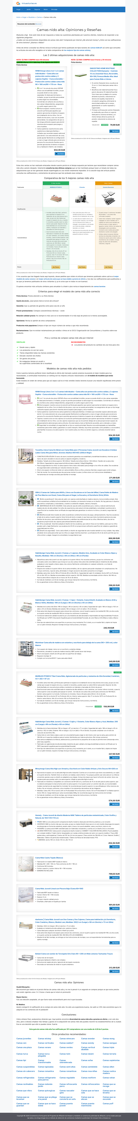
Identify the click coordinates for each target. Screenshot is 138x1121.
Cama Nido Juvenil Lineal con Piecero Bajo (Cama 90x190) (59, 889)
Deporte (37, 9)
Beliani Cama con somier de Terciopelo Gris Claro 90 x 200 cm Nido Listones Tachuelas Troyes (74, 954)
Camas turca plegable (43, 1055)
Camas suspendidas (25, 1067)
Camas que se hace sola (90, 1091)
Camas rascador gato (67, 1091)
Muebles (31, 17)
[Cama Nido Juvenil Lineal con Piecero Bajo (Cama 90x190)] (25, 894)
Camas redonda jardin (45, 1085)
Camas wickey (44, 1038)
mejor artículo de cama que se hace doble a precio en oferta (62, 279)
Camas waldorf (66, 1043)
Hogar (18, 9)
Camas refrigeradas (25, 1078)
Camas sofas (87, 1060)
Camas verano (44, 1047)
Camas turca (22, 1054)
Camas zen (21, 1043)
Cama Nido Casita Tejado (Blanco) (49, 858)
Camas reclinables (24, 1084)
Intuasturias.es (29, 3)
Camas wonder (88, 1038)
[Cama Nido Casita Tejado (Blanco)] (25, 863)
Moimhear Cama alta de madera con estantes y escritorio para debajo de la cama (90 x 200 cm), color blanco (76, 644)
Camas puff (108, 1103)
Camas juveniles (23, 1038)
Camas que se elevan (87, 1098)
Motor (46, 9)
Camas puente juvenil (66, 1104)
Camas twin (65, 1054)
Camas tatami (87, 1054)
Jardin (29, 9)
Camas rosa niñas (89, 1071)
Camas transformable (44, 1061)
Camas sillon (108, 1067)
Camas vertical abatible (88, 1048)
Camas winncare (67, 1038)
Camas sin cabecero (25, 1071)
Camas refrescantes (90, 1084)
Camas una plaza (24, 1047)
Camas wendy (87, 1043)
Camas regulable (67, 1078)
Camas (39, 17)
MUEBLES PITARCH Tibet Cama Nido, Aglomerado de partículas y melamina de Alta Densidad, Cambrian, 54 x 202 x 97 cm (77, 677)
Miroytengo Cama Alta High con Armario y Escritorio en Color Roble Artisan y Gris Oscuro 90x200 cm (76, 769)
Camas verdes (66, 1047)
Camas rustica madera (109, 1072)
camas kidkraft (96, 48)
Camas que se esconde (109, 1098)
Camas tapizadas (46, 1067)
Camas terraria (109, 1054)
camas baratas (99, 286)
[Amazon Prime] (117, 128)
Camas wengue (110, 1043)
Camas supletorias (111, 1060)
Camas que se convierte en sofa (68, 1098)
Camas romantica (46, 1071)
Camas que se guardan (22, 1104)
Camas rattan (109, 1078)
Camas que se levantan (22, 1098)
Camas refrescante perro (68, 1085)
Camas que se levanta (109, 1091)
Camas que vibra (24, 1090)
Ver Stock (61, 154)
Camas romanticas (68, 1071)
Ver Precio (56, 267)
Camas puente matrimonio (87, 1104)
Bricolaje (54, 9)
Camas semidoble (89, 1067)
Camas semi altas (67, 1067)
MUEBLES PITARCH (56, 187)
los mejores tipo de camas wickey (77, 50)
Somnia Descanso (108, 187)
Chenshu (82, 187)
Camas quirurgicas (46, 1090)
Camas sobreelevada (66, 1061)
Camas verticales (46, 1043)
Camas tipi (21, 1060)
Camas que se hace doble (47, 1104)
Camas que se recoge (109, 1085)
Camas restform (88, 1078)
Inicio (18, 17)
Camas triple (108, 1047)
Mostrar (38, 24)
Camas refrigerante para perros (47, 1079)
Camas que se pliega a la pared (47, 1098)
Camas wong (109, 1038)
